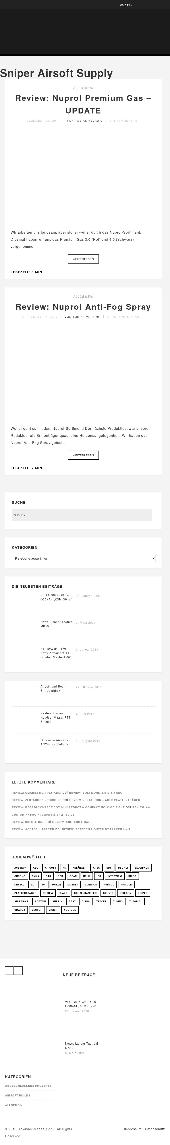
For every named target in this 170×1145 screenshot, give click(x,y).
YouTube (70, 909)
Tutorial (135, 901)
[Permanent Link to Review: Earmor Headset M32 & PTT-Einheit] (25, 727)
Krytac (19, 884)
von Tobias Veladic (85, 120)
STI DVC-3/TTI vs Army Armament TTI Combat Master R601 (56, 653)
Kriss (132, 876)
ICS (99, 876)
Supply (57, 901)
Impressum (133, 1129)
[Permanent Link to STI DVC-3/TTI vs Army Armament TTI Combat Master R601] (25, 662)
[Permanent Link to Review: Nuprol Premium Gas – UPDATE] (83, 221)
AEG (36, 867)
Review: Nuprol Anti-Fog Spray (83, 306)
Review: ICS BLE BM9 (28, 822)
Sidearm (125, 893)
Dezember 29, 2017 (43, 120)
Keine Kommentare (124, 316)
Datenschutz (155, 1129)
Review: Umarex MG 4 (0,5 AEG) (36, 793)
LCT (33, 884)
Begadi (123, 867)
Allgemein (83, 88)
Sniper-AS (21, 901)
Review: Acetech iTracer (73, 822)
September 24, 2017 (40, 316)
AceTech (20, 867)
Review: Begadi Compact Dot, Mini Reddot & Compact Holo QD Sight (68, 807)
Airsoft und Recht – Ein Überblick (55, 688)
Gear (73, 876)
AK (64, 867)
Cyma (35, 876)
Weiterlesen (83, 259)
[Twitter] (15, 4)
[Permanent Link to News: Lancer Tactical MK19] (25, 636)
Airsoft (50, 867)
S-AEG (64, 893)
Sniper (143, 893)
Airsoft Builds (17, 1095)
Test (72, 901)
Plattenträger (25, 893)
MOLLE (56, 884)
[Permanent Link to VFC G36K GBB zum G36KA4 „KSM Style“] (25, 609)
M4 (44, 884)
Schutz (108, 893)
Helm (86, 876)
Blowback (142, 867)
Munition (91, 884)
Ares (96, 867)
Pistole (126, 884)
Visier (53, 909)
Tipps (86, 901)
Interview (115, 876)
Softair (40, 901)
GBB (60, 876)
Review (48, 893)
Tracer (101, 901)
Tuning (118, 901)
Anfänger (80, 867)
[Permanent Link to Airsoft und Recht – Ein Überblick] (25, 700)
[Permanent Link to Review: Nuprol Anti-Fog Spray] (83, 417)
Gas (48, 876)
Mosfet (73, 884)
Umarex (19, 909)
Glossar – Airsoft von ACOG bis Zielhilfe (56, 742)
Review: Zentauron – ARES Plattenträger (104, 800)
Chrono (19, 876)
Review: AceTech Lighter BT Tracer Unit (96, 829)
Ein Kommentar (123, 120)
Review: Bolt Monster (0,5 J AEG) (96, 793)
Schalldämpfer (85, 893)
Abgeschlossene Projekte (28, 1086)
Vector (37, 909)
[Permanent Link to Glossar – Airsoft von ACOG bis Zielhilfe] (25, 754)
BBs (109, 867)
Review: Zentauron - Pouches (37, 800)
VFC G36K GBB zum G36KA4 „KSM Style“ (56, 597)
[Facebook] (8, 4)
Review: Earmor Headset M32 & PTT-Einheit (56, 717)
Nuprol (109, 884)
